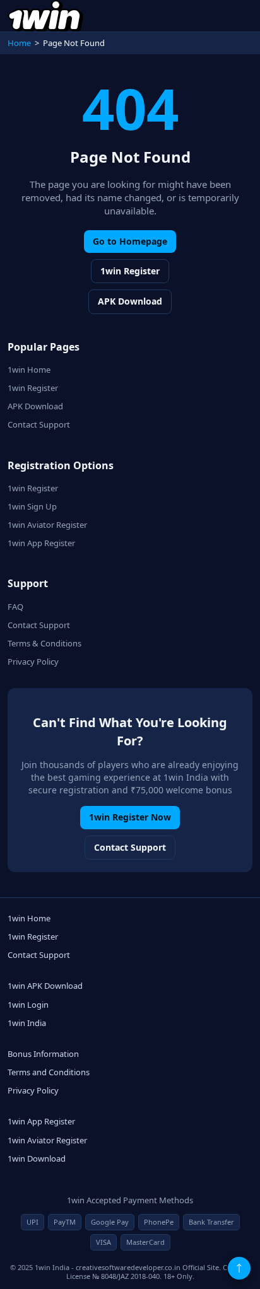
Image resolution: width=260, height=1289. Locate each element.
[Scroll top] (239, 1268)
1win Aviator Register (47, 524)
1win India (27, 1023)
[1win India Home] (45, 16)
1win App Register (41, 543)
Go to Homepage (130, 241)
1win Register (130, 271)
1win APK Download (45, 985)
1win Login (28, 1004)
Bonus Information (43, 1053)
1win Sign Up (32, 506)
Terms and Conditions (49, 1072)
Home (19, 43)
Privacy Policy (33, 661)
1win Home (29, 369)
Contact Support (39, 424)
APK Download (130, 301)
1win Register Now (130, 817)
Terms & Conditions (44, 643)
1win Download (37, 1158)
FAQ (15, 606)
